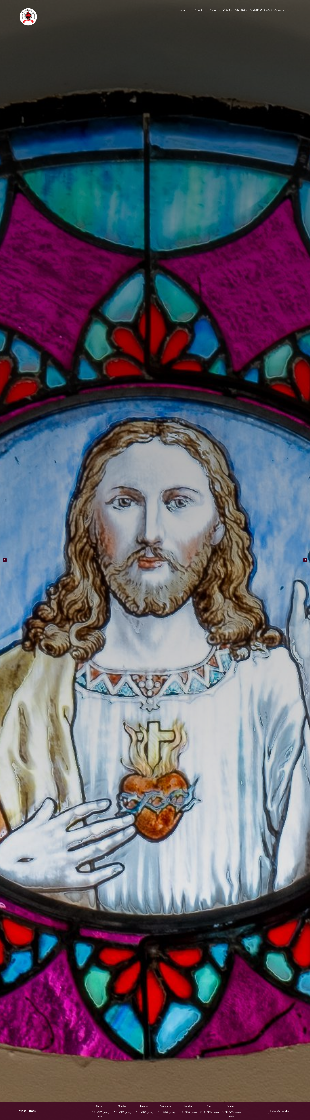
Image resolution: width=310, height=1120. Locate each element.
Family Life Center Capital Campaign (267, 10)
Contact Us (214, 10)
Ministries (227, 10)
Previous (5, 560)
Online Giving (240, 10)
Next (305, 560)
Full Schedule (279, 1110)
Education (199, 10)
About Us (184, 10)
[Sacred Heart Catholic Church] (28, 17)
